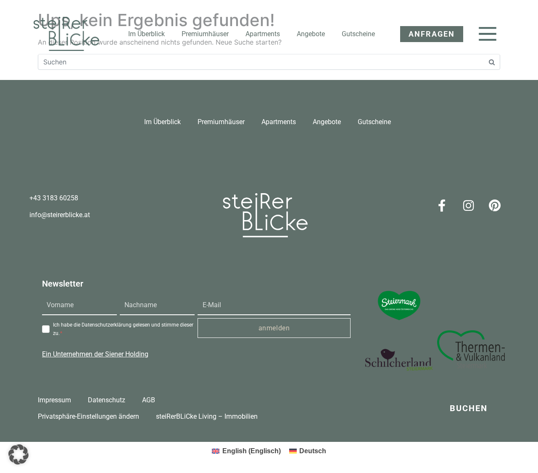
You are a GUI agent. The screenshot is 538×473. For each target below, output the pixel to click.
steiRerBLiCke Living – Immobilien (207, 416)
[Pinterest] (495, 205)
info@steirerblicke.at (59, 215)
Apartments (262, 34)
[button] (427, 34)
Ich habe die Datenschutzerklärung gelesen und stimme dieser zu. (123, 329)
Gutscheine (358, 34)
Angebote (311, 34)
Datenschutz (106, 400)
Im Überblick (146, 34)
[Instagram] (468, 205)
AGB (148, 400)
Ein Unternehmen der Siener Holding (95, 354)
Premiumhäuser (205, 34)
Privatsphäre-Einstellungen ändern (88, 416)
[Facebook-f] (442, 205)
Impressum (54, 400)
